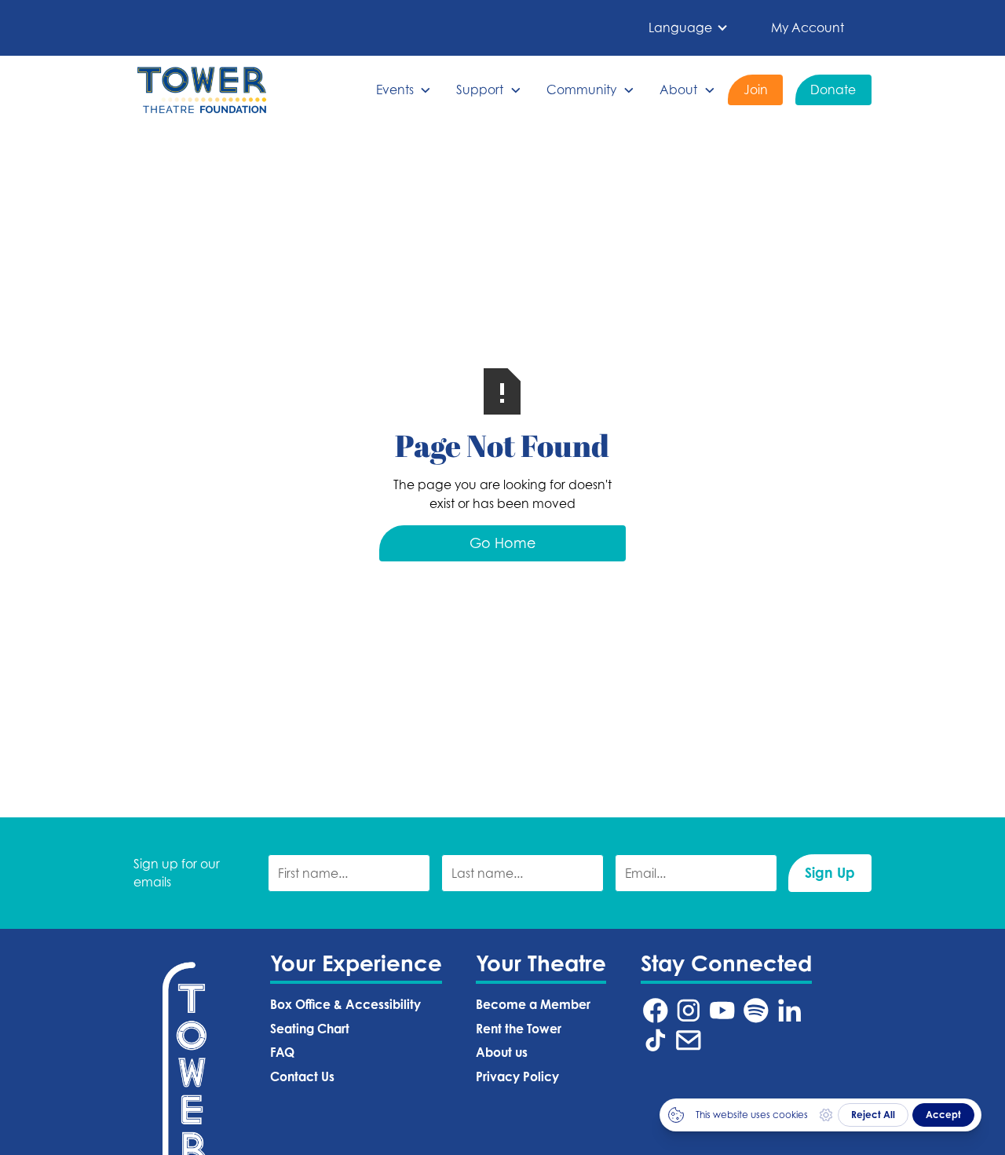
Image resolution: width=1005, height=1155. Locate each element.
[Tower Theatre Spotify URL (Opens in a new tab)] (756, 1010)
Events (395, 89)
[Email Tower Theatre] (689, 1040)
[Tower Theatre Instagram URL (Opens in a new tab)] (689, 1010)
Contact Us (302, 1076)
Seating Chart (309, 1029)
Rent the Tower (518, 1029)
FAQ (282, 1052)
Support (479, 89)
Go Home (502, 543)
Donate (833, 89)
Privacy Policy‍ (517, 1076)
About (678, 89)
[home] (201, 90)
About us (502, 1052)
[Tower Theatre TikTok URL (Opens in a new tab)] (656, 1040)
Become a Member (533, 1004)
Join (756, 89)
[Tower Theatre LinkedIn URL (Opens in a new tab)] (790, 1010)
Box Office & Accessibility (345, 1004)
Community (581, 89)
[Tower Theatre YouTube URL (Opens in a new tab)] (722, 1010)
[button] (688, 28)
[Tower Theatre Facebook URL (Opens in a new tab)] (656, 1010)
